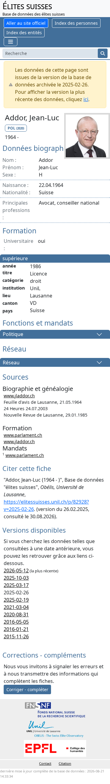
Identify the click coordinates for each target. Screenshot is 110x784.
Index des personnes (76, 23)
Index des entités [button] (24, 32)
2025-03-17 (16, 585)
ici (85, 99)
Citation (65, 763)
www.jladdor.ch (19, 396)
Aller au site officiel (26, 23)
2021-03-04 (16, 607)
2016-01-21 (16, 629)
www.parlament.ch (23, 435)
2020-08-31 (16, 614)
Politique (13, 334)
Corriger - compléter (27, 689)
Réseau (11, 362)
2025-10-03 (16, 577)
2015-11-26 (16, 636)
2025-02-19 (16, 599)
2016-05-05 (16, 621)
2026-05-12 (16, 570)
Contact (45, 763)
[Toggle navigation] (10, 41)
